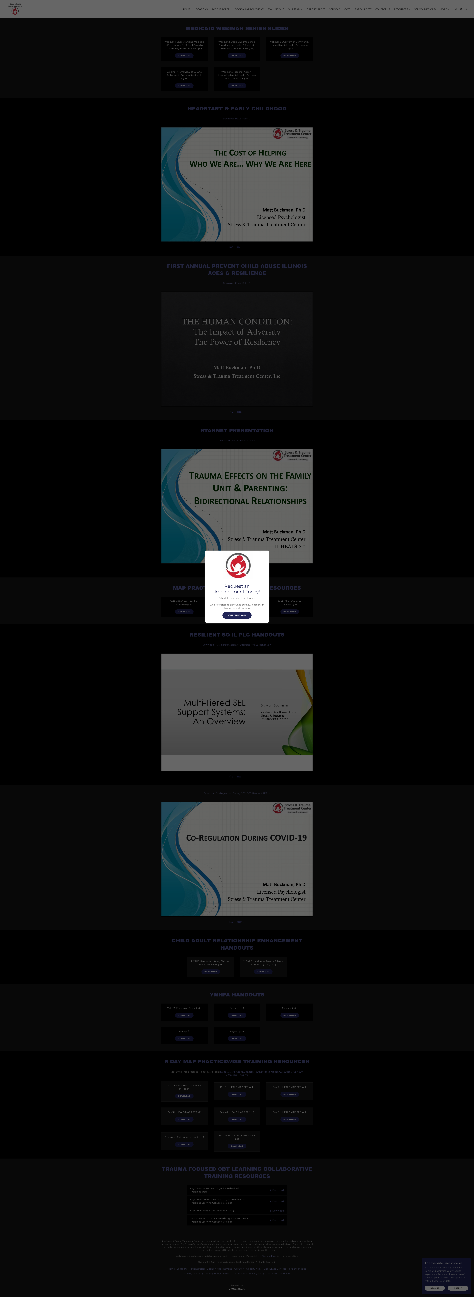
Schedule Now (237, 615)
